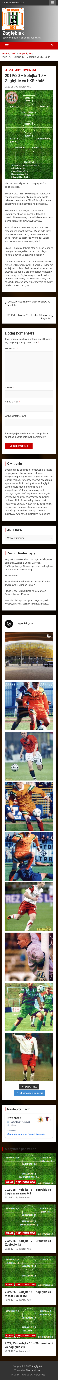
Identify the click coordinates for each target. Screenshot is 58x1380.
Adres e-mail (12, 401)
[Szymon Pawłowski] (29, 906)
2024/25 (9, 1182)
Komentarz (11, 348)
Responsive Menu (52, 2)
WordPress (39, 1374)
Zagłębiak (13, 33)
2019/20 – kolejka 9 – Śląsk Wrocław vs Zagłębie (29, 303)
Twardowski (25, 86)
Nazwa (9, 387)
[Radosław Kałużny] (29, 1007)
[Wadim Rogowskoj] (29, 856)
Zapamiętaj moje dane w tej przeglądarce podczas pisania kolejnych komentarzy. (26, 435)
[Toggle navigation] (6, 45)
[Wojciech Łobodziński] (29, 756)
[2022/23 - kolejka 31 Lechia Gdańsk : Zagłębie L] (29, 656)
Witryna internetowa (15, 415)
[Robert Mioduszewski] (29, 957)
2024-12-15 (11, 1197)
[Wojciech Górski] (29, 806)
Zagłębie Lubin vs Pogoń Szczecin (26, 1134)
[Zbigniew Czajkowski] (29, 706)
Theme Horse (33, 1370)
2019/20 (9, 70)
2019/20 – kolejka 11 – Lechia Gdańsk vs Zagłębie (28, 317)
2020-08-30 (11, 86)
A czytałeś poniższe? (20, 1149)
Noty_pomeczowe (25, 70)
